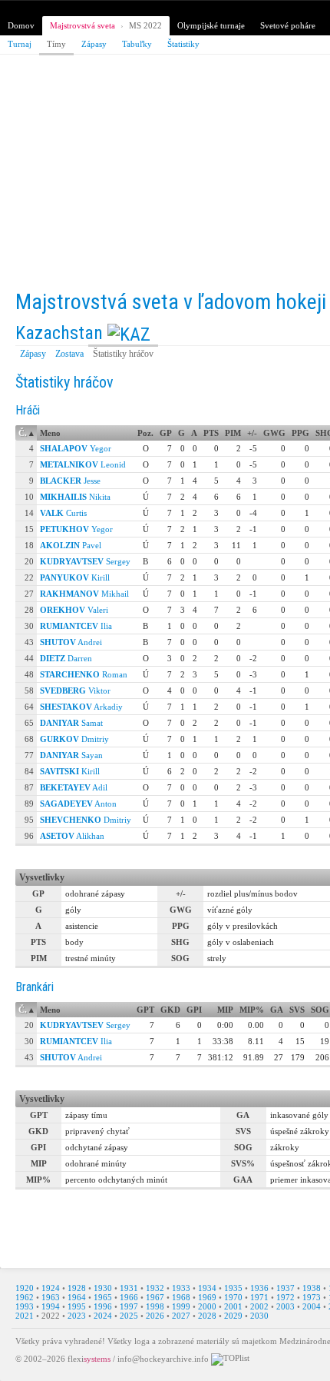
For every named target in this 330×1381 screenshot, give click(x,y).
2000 (207, 1306)
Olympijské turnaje (211, 25)
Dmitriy (74, 739)
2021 (24, 1315)
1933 (181, 1288)
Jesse (70, 480)
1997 (129, 1306)
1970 (233, 1297)
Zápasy (94, 43)
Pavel (70, 545)
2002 (259, 1306)
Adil (73, 787)
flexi (89, 1358)
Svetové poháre (287, 25)
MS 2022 (145, 25)
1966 (129, 1297)
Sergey (85, 561)
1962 (24, 1297)
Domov (21, 25)
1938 (311, 1288)
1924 (50, 1288)
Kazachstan (59, 333)
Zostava (69, 353)
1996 (103, 1306)
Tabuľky (137, 43)
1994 (50, 1306)
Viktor (75, 690)
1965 (103, 1297)
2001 (233, 1306)
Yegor (75, 448)
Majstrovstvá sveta (82, 25)
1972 (285, 1297)
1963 (50, 1297)
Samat (71, 722)
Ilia (76, 626)
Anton (78, 803)
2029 (233, 1315)
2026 (155, 1315)
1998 (155, 1306)
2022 (50, 1315)
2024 (103, 1315)
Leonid (83, 464)
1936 (259, 1288)
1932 (155, 1288)
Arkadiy (81, 706)
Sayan (71, 755)
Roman (83, 674)
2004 (311, 1306)
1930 (103, 1288)
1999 (181, 1306)
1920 (24, 1288)
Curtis (63, 512)
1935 (233, 1288)
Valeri (74, 609)
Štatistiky (183, 43)
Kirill (75, 577)
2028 (207, 1315)
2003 (285, 1306)
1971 (259, 1297)
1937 (285, 1288)
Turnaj (19, 43)
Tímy (56, 43)
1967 (155, 1297)
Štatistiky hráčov (123, 353)
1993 (24, 1306)
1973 (311, 1297)
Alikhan (72, 835)
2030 (259, 1315)
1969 (207, 1297)
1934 (207, 1288)
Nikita (75, 496)
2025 (129, 1315)
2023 (77, 1315)
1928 (77, 1288)
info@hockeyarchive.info (163, 1358)
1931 (129, 1288)
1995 (77, 1306)
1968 (181, 1297)
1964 (77, 1297)
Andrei (71, 642)
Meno (50, 433)
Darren (66, 658)
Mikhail (84, 593)
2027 (181, 1315)
